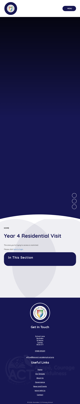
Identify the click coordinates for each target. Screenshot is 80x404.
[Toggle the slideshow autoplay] (74, 206)
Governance (40, 382)
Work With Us (40, 391)
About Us (40, 378)
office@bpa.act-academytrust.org (40, 357)
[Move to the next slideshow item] (74, 195)
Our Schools (40, 374)
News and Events (40, 386)
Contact (40, 395)
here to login (18, 249)
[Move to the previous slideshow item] (74, 201)
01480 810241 (40, 351)
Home (6, 228)
